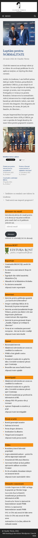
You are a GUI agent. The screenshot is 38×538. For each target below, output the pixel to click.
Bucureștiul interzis (12, 344)
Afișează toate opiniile (13, 370)
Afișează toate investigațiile (15, 412)
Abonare (11, 234)
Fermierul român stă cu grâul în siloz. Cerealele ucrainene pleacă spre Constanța (17, 361)
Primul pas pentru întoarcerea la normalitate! (9, 168)
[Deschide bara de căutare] (35, 16)
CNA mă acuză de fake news (21, 512)
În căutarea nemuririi (13, 284)
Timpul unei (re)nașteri (14, 435)
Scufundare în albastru (14, 431)
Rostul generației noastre (15, 422)
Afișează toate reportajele (15, 287)
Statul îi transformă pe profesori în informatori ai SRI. (15, 495)
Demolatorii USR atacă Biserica (17, 460)
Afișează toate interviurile (15, 334)
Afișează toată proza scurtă (15, 438)
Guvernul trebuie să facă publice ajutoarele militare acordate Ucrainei (17, 465)
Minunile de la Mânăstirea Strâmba (18, 281)
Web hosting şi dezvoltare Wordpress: (16, 533)
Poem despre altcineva (14, 428)
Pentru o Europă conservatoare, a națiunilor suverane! (25, 168)
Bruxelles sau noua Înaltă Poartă (17, 367)
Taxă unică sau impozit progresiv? (19, 200)
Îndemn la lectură (12, 425)
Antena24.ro (10, 521)
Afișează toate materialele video (17, 477)
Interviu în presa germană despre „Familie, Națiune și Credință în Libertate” (18, 323)
